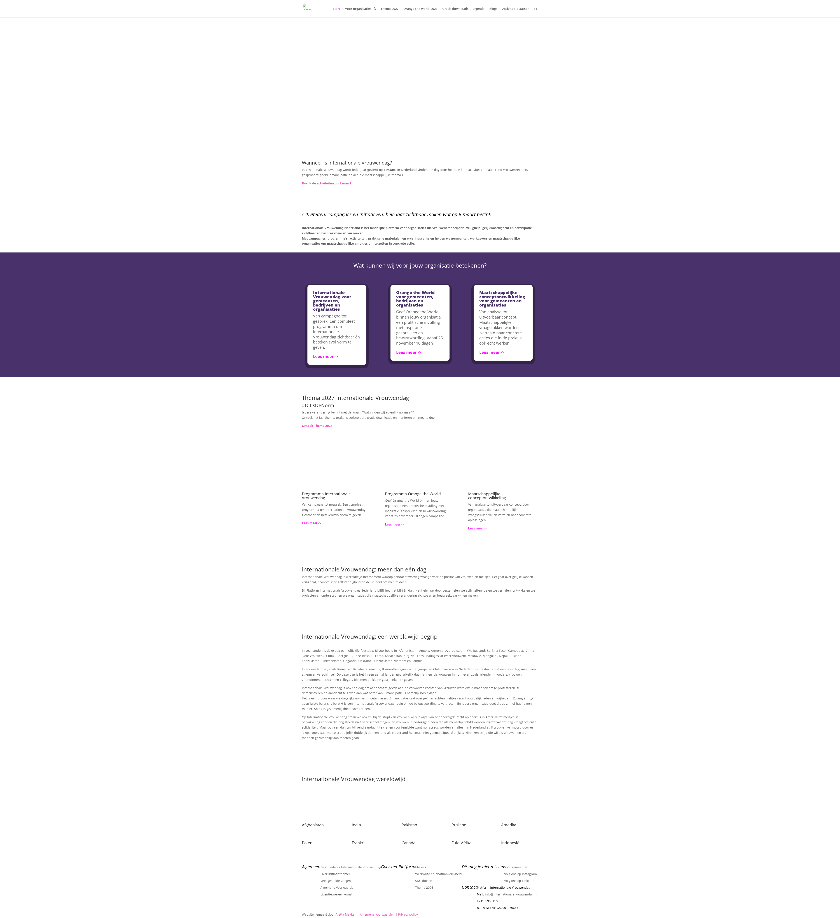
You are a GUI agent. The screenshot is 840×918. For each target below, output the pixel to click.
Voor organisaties (358, 9)
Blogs (493, 9)
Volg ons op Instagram (520, 874)
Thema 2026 (424, 887)
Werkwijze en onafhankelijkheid (438, 874)
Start (336, 9)
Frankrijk (360, 842)
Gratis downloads (455, 9)
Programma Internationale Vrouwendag (326, 495)
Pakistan (409, 824)
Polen (307, 842)
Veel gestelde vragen (335, 881)
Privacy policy (408, 914)
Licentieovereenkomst (336, 894)
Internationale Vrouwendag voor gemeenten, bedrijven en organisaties (332, 301)
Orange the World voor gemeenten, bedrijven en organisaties (415, 299)
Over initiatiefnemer (335, 874)
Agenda (479, 9)
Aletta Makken (346, 914)
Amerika (508, 824)
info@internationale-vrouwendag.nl (511, 894)
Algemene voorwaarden (377, 914)
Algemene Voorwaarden (337, 887)
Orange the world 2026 (420, 9)
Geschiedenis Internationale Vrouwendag (350, 867)
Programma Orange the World (413, 493)
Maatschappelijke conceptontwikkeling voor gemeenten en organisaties (502, 299)
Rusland (459, 824)
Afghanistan (313, 824)
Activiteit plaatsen (515, 9)
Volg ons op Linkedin (519, 881)
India (356, 824)
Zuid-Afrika (461, 842)
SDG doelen (423, 881)
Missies (420, 867)
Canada (408, 842)
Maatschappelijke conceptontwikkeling (487, 495)
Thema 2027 (390, 9)
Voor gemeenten (516, 867)
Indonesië (510, 842)
